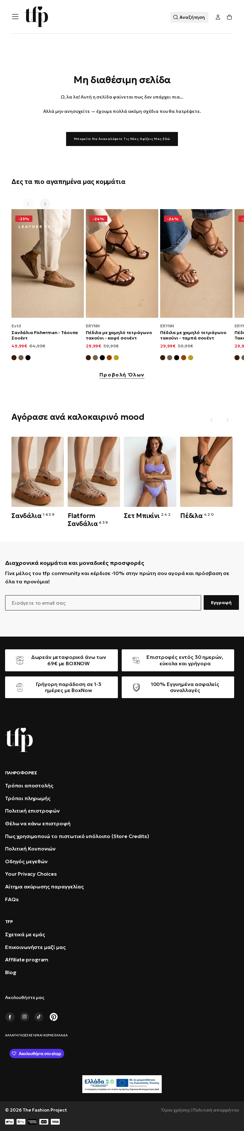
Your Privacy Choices (31, 874)
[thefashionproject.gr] (19, 739)
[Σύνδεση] (218, 17)
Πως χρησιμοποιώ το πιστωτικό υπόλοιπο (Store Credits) (77, 836)
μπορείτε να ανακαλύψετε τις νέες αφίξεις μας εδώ (122, 139)
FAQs (11, 899)
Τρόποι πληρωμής (28, 798)
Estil (16, 326)
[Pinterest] (53, 1017)
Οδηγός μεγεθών (26, 861)
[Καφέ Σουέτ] (14, 358)
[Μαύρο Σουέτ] (27, 358)
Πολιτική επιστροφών (32, 810)
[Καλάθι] (229, 17)
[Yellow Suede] (116, 358)
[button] (15, 16)
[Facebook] (10, 1017)
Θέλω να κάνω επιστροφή (37, 823)
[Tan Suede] (109, 358)
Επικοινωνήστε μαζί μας (35, 947)
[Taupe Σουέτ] (95, 358)
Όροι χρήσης (175, 1110)
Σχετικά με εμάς (25, 934)
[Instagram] (24, 1017)
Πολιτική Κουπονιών (30, 848)
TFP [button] (9, 921)
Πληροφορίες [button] (21, 773)
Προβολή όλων (122, 375)
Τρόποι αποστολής (29, 785)
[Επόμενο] (45, 204)
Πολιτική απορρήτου (216, 1110)
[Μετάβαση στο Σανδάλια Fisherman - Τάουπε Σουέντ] (47, 263)
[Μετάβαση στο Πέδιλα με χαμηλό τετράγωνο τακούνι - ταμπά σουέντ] (196, 263)
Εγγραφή (221, 602)
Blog (10, 972)
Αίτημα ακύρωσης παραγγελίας (44, 886)
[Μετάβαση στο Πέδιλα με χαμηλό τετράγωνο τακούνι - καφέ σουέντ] (122, 263)
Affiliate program (26, 959)
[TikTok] (39, 1017)
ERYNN (93, 326)
